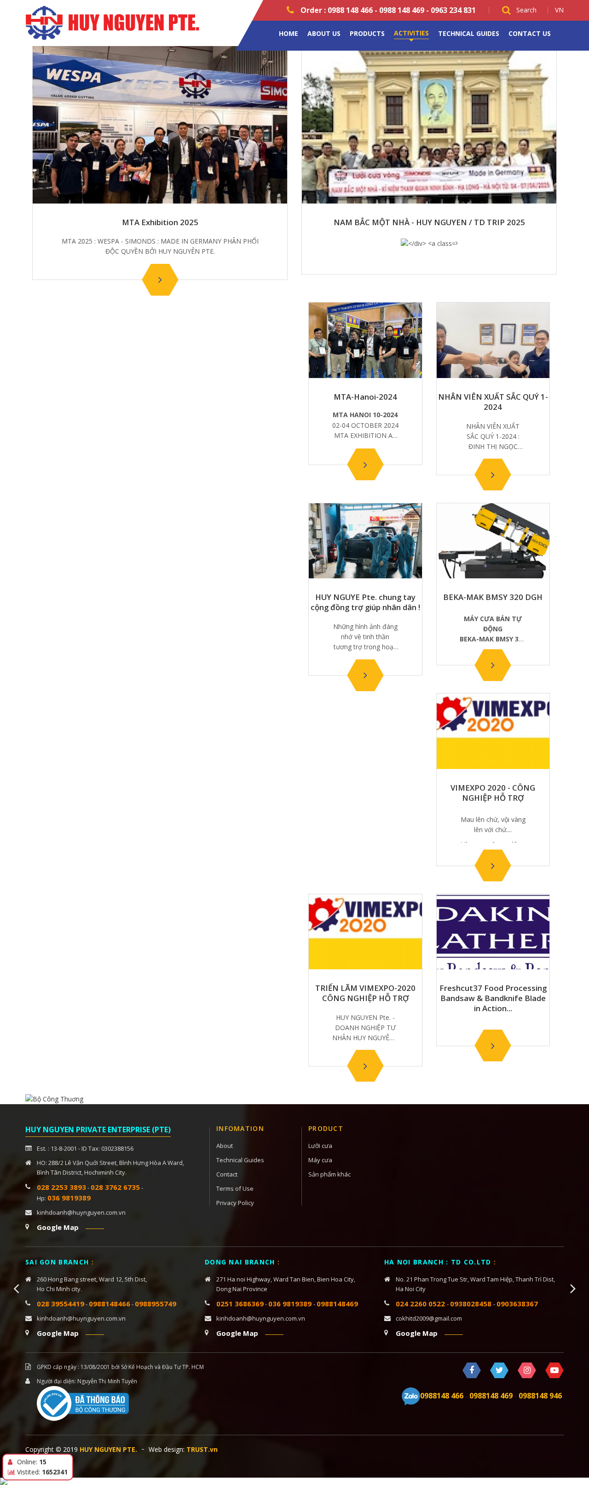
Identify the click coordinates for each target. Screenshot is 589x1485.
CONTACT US (529, 33)
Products (367, 33)
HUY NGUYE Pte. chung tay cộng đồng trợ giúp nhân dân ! (365, 602)
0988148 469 (491, 1396)
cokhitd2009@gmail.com (429, 1318)
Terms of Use (235, 1188)
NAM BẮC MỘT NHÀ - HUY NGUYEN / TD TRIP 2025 (429, 222)
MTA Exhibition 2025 (160, 222)
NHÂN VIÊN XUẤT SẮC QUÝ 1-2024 (493, 402)
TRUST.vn (202, 1449)
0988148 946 (540, 1396)
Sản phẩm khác (329, 1174)
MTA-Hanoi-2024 (365, 397)
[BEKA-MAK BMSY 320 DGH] (492, 665)
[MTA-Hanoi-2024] (365, 464)
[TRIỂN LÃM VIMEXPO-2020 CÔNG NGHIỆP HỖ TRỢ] (365, 1066)
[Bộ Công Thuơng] (54, 1098)
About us (324, 33)
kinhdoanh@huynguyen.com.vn (81, 1212)
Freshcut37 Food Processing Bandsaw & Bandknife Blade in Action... (493, 998)
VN (559, 10)
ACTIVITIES (411, 33)
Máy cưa (320, 1160)
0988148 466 (441, 1396)
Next (572, 1288)
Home (288, 33)
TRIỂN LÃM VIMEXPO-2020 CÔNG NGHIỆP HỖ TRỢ (365, 993)
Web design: (167, 1449)
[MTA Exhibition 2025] (160, 279)
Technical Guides (468, 33)
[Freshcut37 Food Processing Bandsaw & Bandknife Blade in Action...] (492, 1046)
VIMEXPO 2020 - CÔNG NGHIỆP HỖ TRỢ (492, 793)
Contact (226, 1174)
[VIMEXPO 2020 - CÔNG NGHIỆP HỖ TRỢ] (492, 866)
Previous (16, 1288)
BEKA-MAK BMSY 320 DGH (493, 597)
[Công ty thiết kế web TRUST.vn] (117, 22)
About (224, 1145)
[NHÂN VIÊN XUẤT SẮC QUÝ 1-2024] (492, 475)
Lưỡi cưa (320, 1145)
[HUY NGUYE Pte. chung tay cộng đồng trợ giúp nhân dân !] (365, 675)
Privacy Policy (235, 1203)
